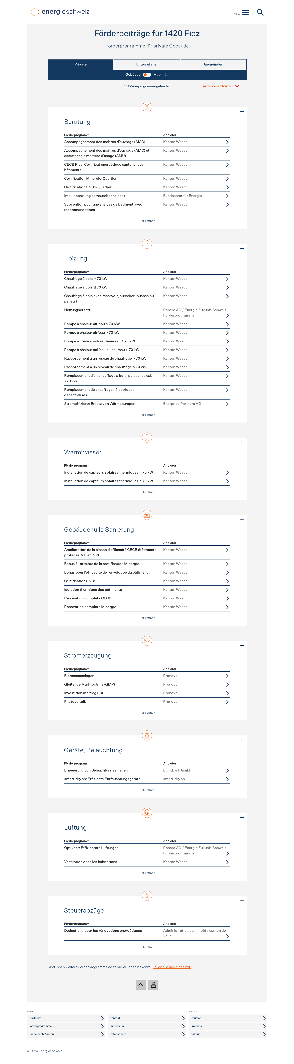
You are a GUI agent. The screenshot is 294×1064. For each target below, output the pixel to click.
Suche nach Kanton (41, 1034)
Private (80, 64)
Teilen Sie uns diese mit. (172, 967)
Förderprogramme (40, 1026)
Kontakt (115, 1018)
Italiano (195, 1034)
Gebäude (133, 75)
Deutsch (196, 1018)
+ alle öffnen (147, 221)
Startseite (35, 1018)
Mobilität (160, 75)
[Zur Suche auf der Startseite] (260, 12)
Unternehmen (147, 64)
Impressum (117, 1026)
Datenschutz (118, 1034)
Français (196, 1026)
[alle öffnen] (242, 112)
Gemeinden (213, 64)
